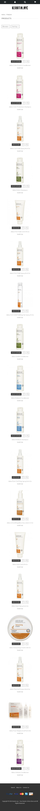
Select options (16, 61)
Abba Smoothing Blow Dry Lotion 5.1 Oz (20, 523)
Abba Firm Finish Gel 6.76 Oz (20, 231)
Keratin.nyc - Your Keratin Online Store (23, 801)
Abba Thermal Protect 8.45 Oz (20, 689)
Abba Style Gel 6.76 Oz (20, 564)
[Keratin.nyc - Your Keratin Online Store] (20, 8)
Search (13, 787)
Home (3, 14)
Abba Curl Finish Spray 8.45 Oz (20, 148)
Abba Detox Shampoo (20, 190)
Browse (5, 26)
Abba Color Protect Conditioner (20, 65)
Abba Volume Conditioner (20, 772)
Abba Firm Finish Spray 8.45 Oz (20, 273)
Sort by (15, 26)
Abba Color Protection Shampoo (20, 107)
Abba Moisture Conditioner (20, 398)
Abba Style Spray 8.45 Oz (20, 606)
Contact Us (26, 787)
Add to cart (16, 144)
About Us (18, 787)
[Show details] (27, 436)
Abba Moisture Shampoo (20, 439)
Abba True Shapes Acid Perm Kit (20, 731)
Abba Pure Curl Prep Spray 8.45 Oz (20, 481)
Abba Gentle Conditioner (20, 356)
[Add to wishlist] (24, 436)
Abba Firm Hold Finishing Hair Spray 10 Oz (20, 315)
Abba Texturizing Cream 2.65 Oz (20, 647)
